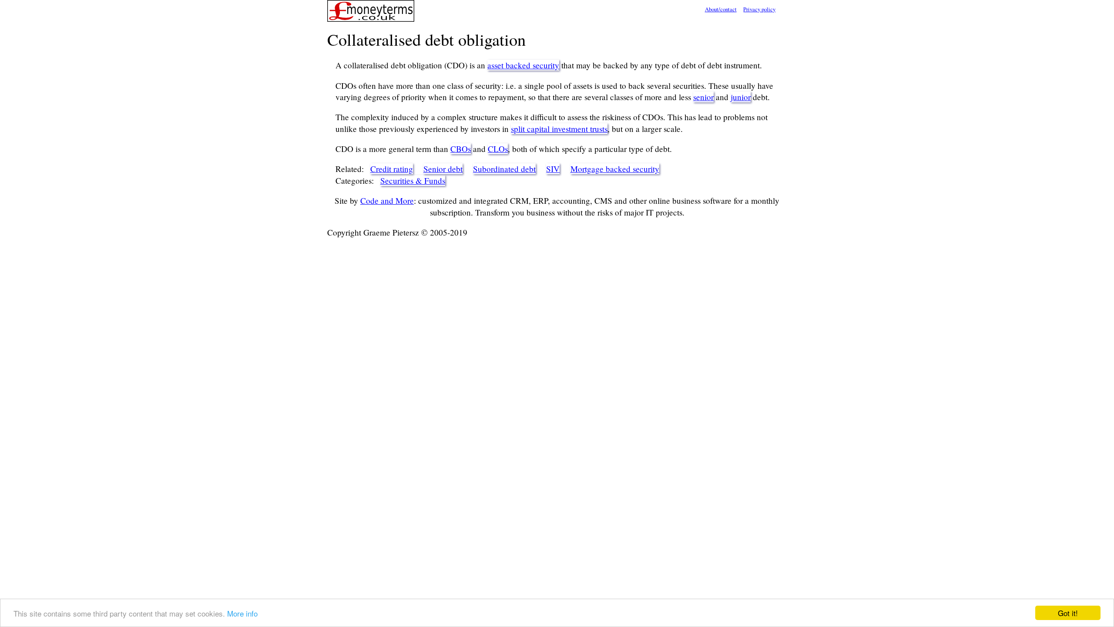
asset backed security (523, 65)
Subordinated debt (504, 168)
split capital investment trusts (559, 128)
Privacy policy (759, 9)
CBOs (460, 148)
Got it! (1068, 612)
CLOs (498, 148)
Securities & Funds (412, 180)
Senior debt (443, 168)
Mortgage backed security (614, 168)
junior (741, 96)
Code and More (387, 200)
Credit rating (391, 168)
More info (242, 613)
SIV (553, 168)
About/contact (721, 9)
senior (703, 96)
